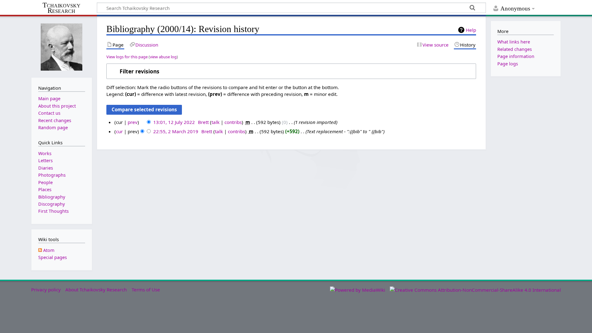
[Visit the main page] (61, 46)
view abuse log (163, 57)
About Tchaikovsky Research (96, 289)
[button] (291, 71)
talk (216, 122)
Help (471, 30)
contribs (233, 122)
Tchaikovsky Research (61, 8)
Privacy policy (46, 289)
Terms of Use (146, 289)
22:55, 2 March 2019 (175, 131)
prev (133, 122)
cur (119, 131)
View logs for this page (127, 57)
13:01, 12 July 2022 (174, 122)
